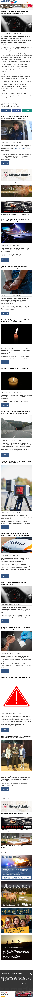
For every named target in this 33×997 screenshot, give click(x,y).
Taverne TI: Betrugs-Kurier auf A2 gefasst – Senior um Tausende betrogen (14, 267)
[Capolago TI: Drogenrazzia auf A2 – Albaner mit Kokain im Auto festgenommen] (16, 641)
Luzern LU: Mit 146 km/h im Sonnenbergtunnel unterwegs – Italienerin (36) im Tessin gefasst (15, 412)
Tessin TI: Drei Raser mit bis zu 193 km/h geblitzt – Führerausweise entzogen (16, 461)
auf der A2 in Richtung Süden (22, 148)
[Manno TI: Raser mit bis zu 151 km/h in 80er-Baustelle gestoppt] (16, 594)
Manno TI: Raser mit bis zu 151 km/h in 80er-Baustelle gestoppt (14, 583)
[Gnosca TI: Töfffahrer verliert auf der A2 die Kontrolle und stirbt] (16, 381)
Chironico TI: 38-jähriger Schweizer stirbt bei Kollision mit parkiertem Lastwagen (15, 320)
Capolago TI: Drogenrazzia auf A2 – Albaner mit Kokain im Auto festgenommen (15, 628)
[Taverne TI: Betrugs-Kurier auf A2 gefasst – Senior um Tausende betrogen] (16, 282)
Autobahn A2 (13, 559)
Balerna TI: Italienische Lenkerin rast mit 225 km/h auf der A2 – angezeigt (15, 220)
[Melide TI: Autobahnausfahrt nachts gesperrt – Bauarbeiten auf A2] (16, 696)
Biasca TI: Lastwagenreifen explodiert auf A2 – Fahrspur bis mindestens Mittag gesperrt (15, 117)
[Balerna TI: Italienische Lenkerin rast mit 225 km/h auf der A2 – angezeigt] (16, 233)
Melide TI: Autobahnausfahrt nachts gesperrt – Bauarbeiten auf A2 (15, 678)
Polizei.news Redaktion (15, 33)
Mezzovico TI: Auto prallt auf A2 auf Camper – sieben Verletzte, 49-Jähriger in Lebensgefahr (15, 534)
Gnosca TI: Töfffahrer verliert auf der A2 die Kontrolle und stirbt (14, 369)
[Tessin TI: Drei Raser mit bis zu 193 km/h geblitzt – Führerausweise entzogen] (16, 488)
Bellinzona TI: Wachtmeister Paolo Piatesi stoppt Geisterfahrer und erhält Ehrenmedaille (16, 736)
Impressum (4, 973)
